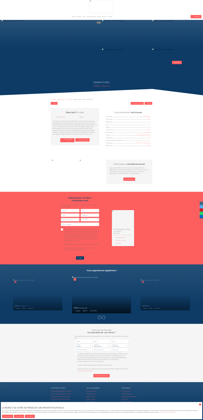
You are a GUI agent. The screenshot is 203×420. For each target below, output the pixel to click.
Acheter (79, 16)
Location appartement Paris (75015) (61, 391)
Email (63, 215)
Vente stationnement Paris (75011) (60, 399)
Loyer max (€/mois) (81, 349)
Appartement (61, 99)
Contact (110, 16)
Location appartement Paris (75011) (61, 394)
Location (53, 99)
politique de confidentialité (84, 370)
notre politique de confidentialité (167, 412)
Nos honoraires (126, 391)
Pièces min (115, 349)
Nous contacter (90, 401)
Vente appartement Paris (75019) (60, 396)
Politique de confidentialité (129, 396)
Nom (83, 210)
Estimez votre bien (91, 391)
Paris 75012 (69, 99)
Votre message (66, 224)
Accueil (74, 16)
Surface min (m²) (99, 349)
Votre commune (67, 219)
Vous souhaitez (85, 219)
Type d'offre (78, 344)
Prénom (64, 210)
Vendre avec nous (91, 394)
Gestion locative (91, 16)
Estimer (99, 16)
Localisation (114, 344)
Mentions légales (126, 394)
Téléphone (85, 215)
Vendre (105, 16)
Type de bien (96, 344)
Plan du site (125, 399)
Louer (84, 16)
